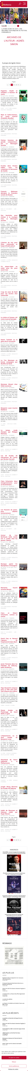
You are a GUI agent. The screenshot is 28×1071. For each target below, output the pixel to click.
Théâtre (3, 425)
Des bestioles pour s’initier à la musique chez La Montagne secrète (9, 217)
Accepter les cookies (14, 1057)
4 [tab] (18, 26)
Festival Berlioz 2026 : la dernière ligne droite (13, 1028)
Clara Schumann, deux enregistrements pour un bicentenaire (9, 482)
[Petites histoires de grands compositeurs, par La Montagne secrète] (23, 144)
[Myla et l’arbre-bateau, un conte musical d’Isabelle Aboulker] (23, 118)
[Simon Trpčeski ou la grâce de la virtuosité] (23, 341)
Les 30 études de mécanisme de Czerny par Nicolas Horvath (9, 457)
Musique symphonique (11, 503)
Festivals (3, 581)
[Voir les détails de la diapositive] (14, 16)
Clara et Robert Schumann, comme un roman (9, 614)
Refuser (14, 1062)
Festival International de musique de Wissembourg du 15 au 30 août (14, 915)
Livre (15, 209)
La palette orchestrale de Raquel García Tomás (12, 1018)
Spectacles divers (11, 424)
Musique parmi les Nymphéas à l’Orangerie (9, 565)
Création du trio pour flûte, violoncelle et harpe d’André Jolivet (9, 244)
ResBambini (9, 110)
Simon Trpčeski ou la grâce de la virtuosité (9, 340)
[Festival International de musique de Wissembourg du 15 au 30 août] (14, 926)
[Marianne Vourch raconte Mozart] (23, 592)
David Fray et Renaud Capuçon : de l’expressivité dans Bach (9, 640)
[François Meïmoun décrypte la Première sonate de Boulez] (23, 196)
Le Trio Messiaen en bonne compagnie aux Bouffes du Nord (9, 362)
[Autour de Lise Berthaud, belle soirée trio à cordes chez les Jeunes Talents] (23, 536)
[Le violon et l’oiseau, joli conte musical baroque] (23, 322)
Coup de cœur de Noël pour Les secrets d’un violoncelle (9, 293)
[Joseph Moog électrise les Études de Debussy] (23, 790)
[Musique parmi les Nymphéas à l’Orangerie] (23, 566)
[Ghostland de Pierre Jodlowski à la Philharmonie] (23, 761)
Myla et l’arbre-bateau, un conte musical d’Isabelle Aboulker (9, 116)
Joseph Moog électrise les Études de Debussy (9, 787)
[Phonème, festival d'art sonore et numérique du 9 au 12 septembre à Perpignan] (14, 885)
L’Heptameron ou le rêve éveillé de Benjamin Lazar (9, 737)
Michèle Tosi (6, 567)
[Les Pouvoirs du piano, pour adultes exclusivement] (23, 515)
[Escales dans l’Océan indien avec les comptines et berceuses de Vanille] (23, 169)
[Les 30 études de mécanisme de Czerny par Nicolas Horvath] (23, 459)
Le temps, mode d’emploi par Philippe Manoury (9, 432)
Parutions (3, 110)
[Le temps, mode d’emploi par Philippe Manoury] (23, 432)
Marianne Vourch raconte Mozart (9, 588)
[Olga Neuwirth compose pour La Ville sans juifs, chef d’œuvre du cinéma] (23, 690)
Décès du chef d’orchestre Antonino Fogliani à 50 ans (13, 1024)
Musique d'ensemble (12, 753)
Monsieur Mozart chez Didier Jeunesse (9, 385)
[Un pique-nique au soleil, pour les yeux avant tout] (23, 269)
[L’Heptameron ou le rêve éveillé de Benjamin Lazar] (23, 737)
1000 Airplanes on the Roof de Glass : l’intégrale (11, 1033)
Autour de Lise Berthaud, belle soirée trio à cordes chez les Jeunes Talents (9, 537)
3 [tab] (15, 26)
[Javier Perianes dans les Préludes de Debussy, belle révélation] (23, 667)
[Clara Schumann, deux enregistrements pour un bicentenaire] (23, 484)
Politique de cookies (13, 1069)
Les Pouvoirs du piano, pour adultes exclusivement (9, 511)
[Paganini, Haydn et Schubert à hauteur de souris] (23, 95)
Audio (2, 108)
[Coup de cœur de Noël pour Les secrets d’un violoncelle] (23, 296)
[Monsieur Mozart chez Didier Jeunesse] (23, 387)
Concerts (3, 260)
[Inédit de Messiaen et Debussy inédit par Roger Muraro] (23, 813)
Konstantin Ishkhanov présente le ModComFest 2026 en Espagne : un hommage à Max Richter (14, 896)
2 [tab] (12, 26)
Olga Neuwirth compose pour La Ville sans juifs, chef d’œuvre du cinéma (9, 689)
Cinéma (2, 705)
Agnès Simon (5, 96)
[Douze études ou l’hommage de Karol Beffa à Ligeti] (23, 712)
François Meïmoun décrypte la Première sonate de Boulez (9, 193)
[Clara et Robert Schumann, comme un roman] (23, 618)
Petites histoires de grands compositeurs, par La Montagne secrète (9, 142)
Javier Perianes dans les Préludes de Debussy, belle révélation (9, 665)
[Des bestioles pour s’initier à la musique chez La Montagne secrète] (23, 218)
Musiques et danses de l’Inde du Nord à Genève (12, 1039)
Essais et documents (6, 209)
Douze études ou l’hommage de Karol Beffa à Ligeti (9, 712)
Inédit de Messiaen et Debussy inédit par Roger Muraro (9, 812)
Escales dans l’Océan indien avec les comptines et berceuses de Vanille (9, 168)
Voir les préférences (14, 1066)
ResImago (7, 943)
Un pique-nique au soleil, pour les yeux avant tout (9, 268)
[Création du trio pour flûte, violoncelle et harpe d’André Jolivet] (23, 245)
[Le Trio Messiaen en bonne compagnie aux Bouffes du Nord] (23, 361)
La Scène (9, 260)
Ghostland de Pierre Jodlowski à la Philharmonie (9, 761)
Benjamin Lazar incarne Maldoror (9, 409)
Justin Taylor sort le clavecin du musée (11, 1043)
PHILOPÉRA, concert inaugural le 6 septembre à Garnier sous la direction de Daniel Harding (14, 852)
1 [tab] (9, 26)
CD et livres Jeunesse (10, 108)
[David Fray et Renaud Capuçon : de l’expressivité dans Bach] (23, 640)
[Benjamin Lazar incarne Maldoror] (23, 409)
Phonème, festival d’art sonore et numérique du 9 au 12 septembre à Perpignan (14, 874)
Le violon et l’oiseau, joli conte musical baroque (9, 318)
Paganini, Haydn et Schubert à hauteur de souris (9, 92)
